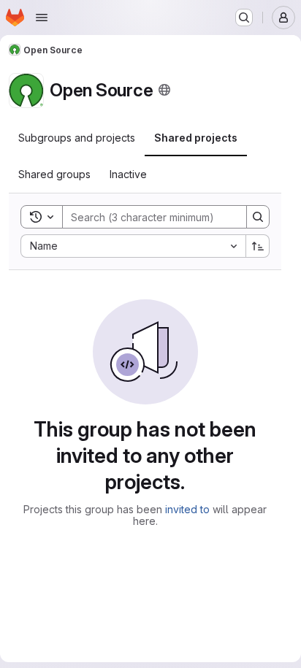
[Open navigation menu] (41, 17)
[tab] (77, 138)
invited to (187, 509)
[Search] (258, 217)
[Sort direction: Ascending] (258, 246)
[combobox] (132, 246)
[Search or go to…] (244, 17)
